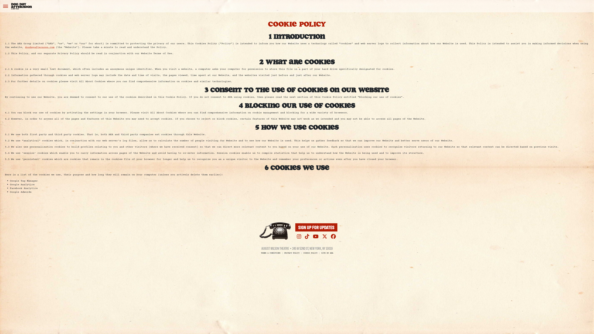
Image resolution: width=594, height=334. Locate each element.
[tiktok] (307, 236)
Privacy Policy (291, 253)
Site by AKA (327, 253)
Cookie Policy (310, 253)
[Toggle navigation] (5, 6)
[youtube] (316, 236)
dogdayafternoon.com (39, 47)
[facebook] (333, 236)
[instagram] (299, 236)
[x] (324, 236)
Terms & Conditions (270, 253)
